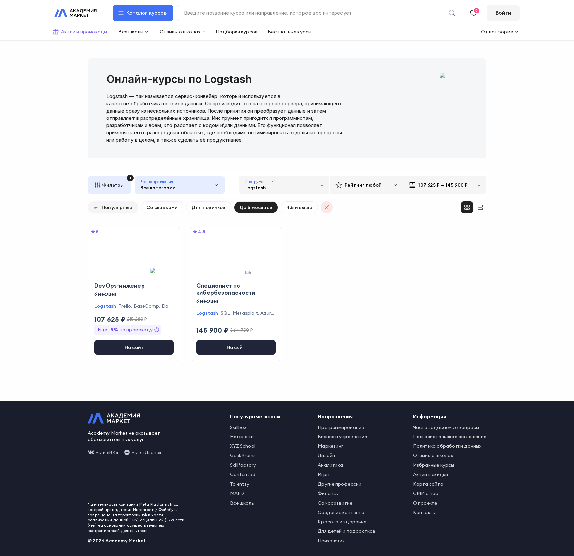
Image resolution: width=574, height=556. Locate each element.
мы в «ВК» (107, 452)
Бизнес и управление (342, 436)
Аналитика (330, 465)
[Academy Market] (75, 13)
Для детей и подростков (346, 531)
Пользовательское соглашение (449, 436)
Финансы (328, 493)
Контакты (424, 512)
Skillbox (238, 427)
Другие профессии (339, 484)
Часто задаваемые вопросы (446, 427)
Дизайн (326, 455)
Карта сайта (428, 484)
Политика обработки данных (447, 446)
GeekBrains (243, 455)
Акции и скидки (430, 474)
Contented (242, 474)
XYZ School (242, 446)
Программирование (341, 427)
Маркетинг (330, 446)
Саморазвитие (335, 503)
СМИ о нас (425, 493)
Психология (331, 541)
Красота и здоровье (342, 522)
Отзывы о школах (433, 455)
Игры (323, 474)
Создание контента (341, 512)
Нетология (242, 436)
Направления (335, 416)
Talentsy (240, 484)
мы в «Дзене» (146, 452)
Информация (429, 416)
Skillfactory (243, 465)
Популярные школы (255, 416)
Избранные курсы (433, 465)
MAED (237, 493)
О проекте (425, 503)
